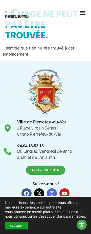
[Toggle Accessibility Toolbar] (81, 224)
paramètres (75, 216)
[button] (82, 13)
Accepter (16, 225)
